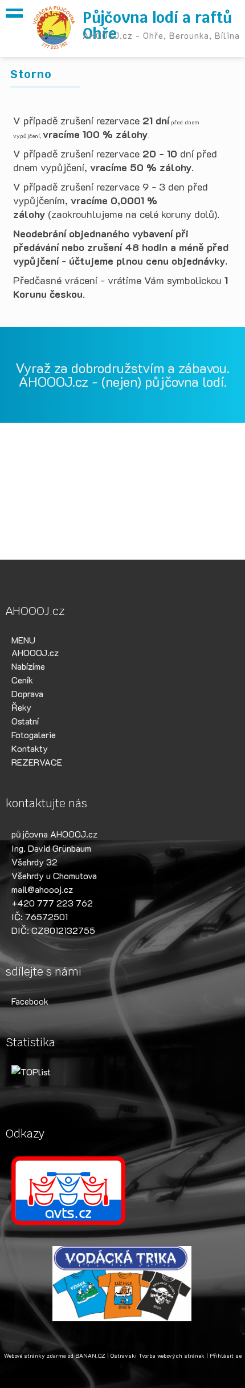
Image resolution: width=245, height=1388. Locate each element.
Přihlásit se (226, 1355)
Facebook (29, 1001)
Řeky (21, 707)
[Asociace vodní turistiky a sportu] (122, 1190)
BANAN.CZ (90, 1355)
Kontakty (29, 748)
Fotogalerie (33, 734)
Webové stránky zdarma (35, 1355)
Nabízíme (28, 666)
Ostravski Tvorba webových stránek (158, 1355)
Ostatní (25, 721)
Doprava (27, 693)
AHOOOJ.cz (35, 652)
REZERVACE (36, 762)
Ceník (22, 680)
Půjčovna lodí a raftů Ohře (157, 25)
